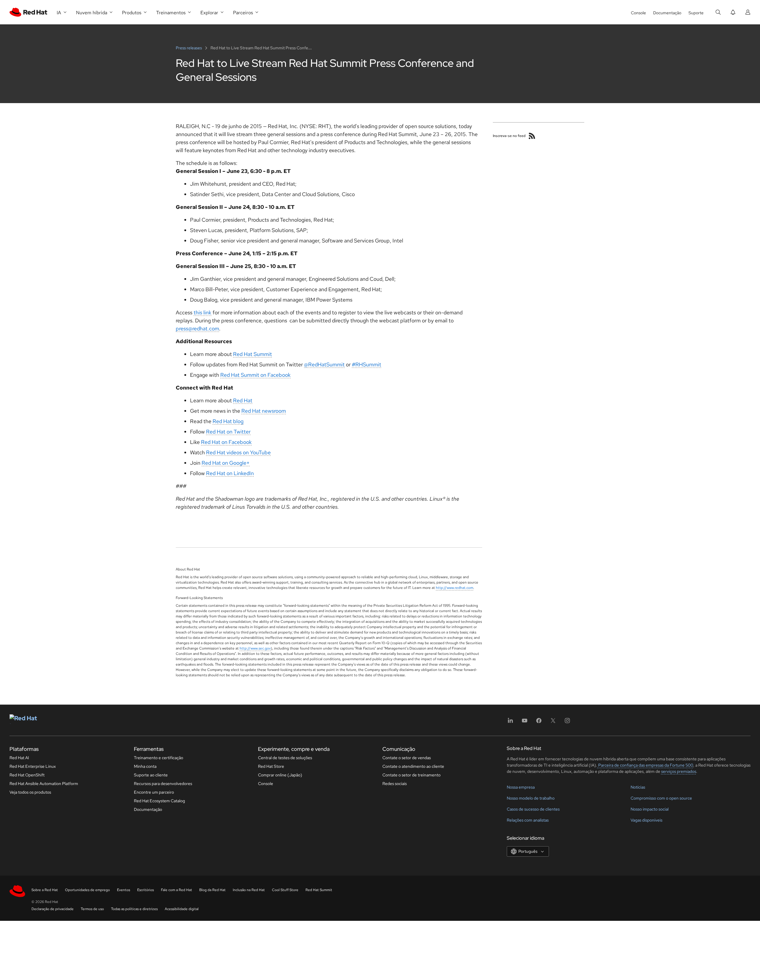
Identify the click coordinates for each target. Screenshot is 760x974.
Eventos (123, 890)
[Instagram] (567, 722)
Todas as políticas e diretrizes (134, 909)
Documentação (667, 12)
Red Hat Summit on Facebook (255, 374)
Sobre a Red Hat (44, 890)
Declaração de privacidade (52, 909)
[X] (553, 722)
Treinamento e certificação (158, 757)
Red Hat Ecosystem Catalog (159, 800)
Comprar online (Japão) (280, 775)
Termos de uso (92, 909)
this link (202, 312)
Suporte (696, 12)
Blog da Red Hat (212, 890)
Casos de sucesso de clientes (533, 809)
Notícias (638, 787)
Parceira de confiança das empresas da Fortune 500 (645, 765)
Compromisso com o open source (661, 798)
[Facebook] (538, 722)
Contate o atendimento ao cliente (413, 766)
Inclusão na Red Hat (249, 890)
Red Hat (242, 400)
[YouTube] (524, 722)
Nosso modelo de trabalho (531, 798)
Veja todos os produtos (30, 792)
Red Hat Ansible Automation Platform (44, 783)
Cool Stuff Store (285, 890)
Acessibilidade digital (182, 909)
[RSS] (532, 135)
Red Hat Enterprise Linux (33, 766)
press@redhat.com (197, 328)
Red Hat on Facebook (226, 442)
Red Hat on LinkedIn (230, 473)
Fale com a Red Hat (176, 890)
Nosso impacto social (650, 809)
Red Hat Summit (252, 354)
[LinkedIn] (510, 722)
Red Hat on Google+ (226, 462)
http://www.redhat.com (454, 587)
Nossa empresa (521, 787)
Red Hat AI (19, 757)
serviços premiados (678, 771)
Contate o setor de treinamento (411, 775)
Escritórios (145, 890)
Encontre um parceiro (154, 792)
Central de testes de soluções (285, 757)
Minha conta (145, 766)
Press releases (189, 48)
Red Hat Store (271, 766)
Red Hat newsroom (263, 410)
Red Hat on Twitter (228, 431)
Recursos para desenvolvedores (163, 783)
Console (638, 12)
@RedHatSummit (324, 364)
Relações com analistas (528, 820)
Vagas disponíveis (646, 820)
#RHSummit (366, 364)
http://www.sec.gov (255, 648)
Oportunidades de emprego (87, 890)
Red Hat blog (228, 421)
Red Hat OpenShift (27, 775)
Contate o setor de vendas (406, 757)
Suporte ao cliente (151, 775)
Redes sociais (394, 783)
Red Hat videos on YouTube (238, 452)
